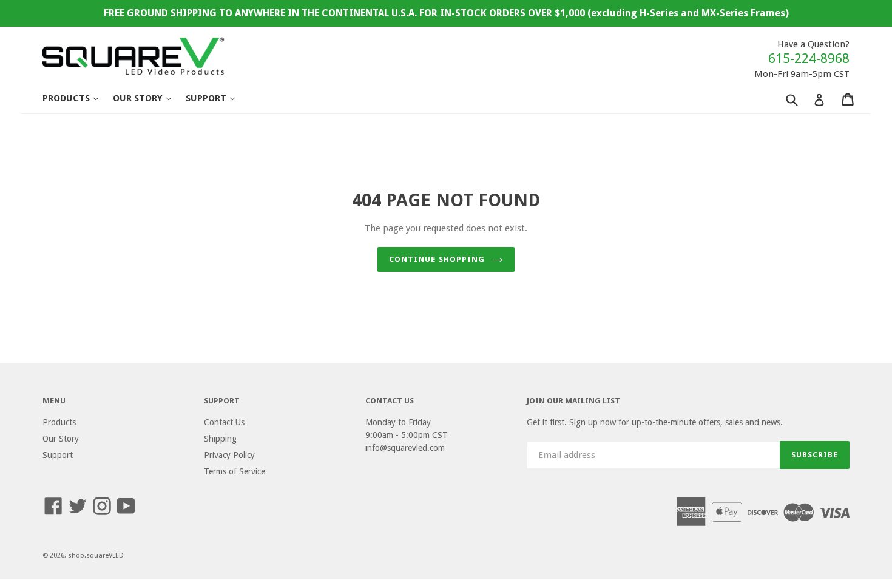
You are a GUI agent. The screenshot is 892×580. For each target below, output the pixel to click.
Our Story (148, 98)
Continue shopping (437, 259)
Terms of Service (234, 471)
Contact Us (224, 422)
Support (216, 98)
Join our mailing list (573, 400)
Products (76, 98)
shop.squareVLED (96, 555)
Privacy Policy (229, 455)
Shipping (220, 438)
